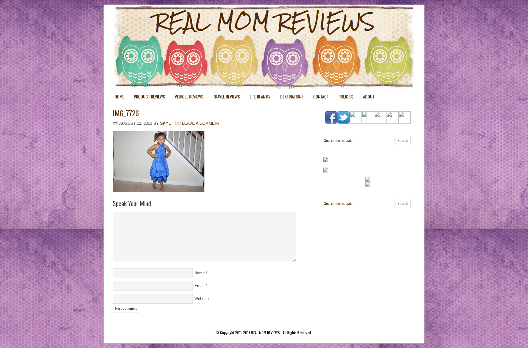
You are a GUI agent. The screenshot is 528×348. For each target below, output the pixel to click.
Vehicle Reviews (186, 97)
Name (199, 273)
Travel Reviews (224, 97)
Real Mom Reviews (251, 27)
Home (119, 96)
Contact (321, 96)
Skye (165, 123)
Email (199, 285)
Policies (343, 97)
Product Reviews (147, 97)
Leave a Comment (201, 123)
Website (201, 298)
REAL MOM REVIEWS (265, 332)
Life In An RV (257, 97)
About (369, 96)
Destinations (289, 97)
